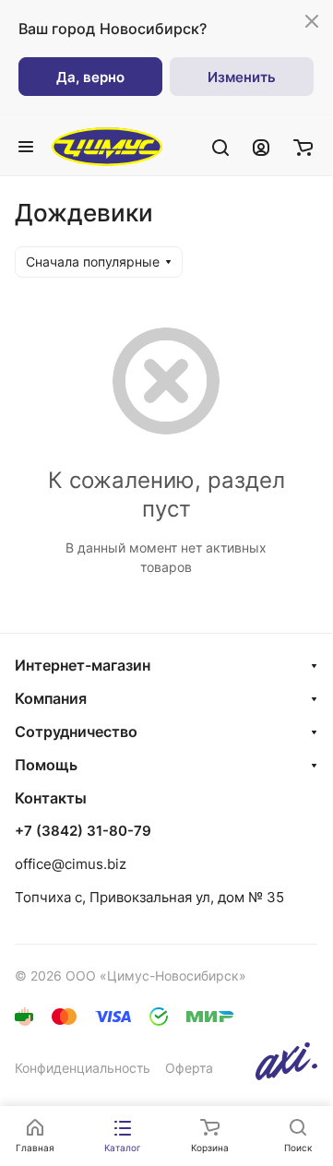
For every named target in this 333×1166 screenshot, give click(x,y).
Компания (51, 698)
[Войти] (261, 146)
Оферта (189, 1068)
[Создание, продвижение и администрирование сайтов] (286, 1075)
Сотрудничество (76, 731)
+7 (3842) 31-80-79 (83, 831)
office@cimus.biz (70, 864)
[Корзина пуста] (303, 146)
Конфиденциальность (82, 1068)
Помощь (46, 765)
